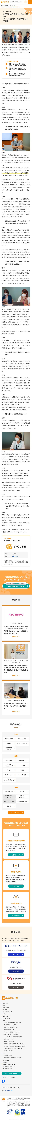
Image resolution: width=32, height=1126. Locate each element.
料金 (4, 1005)
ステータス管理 (8, 1055)
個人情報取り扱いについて (9, 1066)
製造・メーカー (9, 775)
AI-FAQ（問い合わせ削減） (10, 1025)
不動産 (22, 770)
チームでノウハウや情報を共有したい (13, 1036)
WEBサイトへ (15, 556)
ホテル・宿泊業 (22, 775)
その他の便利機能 (8, 1051)
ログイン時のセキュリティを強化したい (13, 1048)
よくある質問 (6, 1060)
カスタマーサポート (22, 743)
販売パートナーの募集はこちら (10, 1077)
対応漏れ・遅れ (9, 791)
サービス (9, 770)
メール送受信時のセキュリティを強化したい (14, 1046)
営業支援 (9, 743)
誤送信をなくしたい (9, 1039)
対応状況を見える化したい (10, 1027)
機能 (4, 1020)
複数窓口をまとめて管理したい (11, 1034)
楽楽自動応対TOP (4, 5)
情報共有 (9, 806)
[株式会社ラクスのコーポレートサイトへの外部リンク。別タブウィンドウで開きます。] (3, 1100)
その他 (9, 779)
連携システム (6, 1007)
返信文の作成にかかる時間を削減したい (14, 1044)
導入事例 (11, 5)
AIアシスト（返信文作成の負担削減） (13, 1022)
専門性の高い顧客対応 (8, 748)
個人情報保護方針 (7, 1068)
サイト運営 (22, 765)
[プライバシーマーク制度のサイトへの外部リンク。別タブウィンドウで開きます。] (9, 1111)
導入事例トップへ (16, 813)
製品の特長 (5, 1003)
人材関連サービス (22, 760)
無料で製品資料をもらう (16, 586)
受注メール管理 (22, 739)
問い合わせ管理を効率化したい (12, 1032)
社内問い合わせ (7, 1016)
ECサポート (5, 1014)
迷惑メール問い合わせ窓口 (9, 1064)
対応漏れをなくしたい (9, 1029)
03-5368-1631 (9, 1090)
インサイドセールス (7, 1012)
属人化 (22, 791)
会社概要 (5, 1062)
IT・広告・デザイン (9, 760)
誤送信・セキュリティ (22, 796)
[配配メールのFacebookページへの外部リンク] (3, 1081)
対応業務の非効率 (22, 801)
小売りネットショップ (9, 765)
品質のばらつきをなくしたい (11, 1041)
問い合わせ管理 (9, 739)
